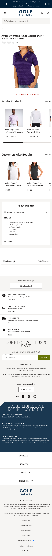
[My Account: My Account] (42, 13)
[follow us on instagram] (34, 397)
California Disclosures (26, 546)
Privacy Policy (26, 535)
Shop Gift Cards (25, 417)
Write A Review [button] (43, 261)
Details (10, 323)
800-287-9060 (25, 515)
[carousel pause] (48, 4)
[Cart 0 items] (47, 13)
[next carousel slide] (45, 4)
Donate (10, 335)
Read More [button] (8, 242)
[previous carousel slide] (6, 4)
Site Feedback (26, 551)
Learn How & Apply (40, 443)
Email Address (8, 355)
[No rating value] (8, 42)
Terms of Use (26, 520)
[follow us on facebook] (28, 397)
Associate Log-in (26, 530)
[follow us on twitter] (23, 397)
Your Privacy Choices (24, 541)
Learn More (11, 300)
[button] (26, 286)
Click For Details (28, 370)
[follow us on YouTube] (17, 397)
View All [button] (48, 101)
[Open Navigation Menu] (4, 13)
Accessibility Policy (26, 525)
